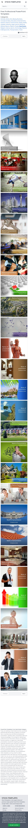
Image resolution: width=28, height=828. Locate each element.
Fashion (3, 22)
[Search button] (24, 6)
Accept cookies (14, 825)
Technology (18, 28)
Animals (3, 19)
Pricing (4, 810)
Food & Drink (14, 22)
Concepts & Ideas (5, 21)
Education (14, 21)
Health (25, 22)
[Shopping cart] (25, 2)
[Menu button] (2, 2)
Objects (12, 26)
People (17, 26)
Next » (24, 36)
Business (19, 19)
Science (8, 28)
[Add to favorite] (17, 87)
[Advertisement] (14, 53)
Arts (11, 19)
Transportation (14, 30)
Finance (8, 22)
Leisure (17, 24)
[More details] (26, 87)
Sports (12, 28)
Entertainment (21, 21)
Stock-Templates (13, 2)
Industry (8, 24)
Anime (7, 19)
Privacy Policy (13, 822)
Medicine (22, 24)
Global (20, 22)
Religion (3, 28)
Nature (7, 26)
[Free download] (21, 87)
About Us (5, 808)
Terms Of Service (19, 808)
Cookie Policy (22, 822)
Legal (12, 24)
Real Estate (22, 26)
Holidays (3, 24)
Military (3, 26)
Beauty (15, 19)
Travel (20, 30)
